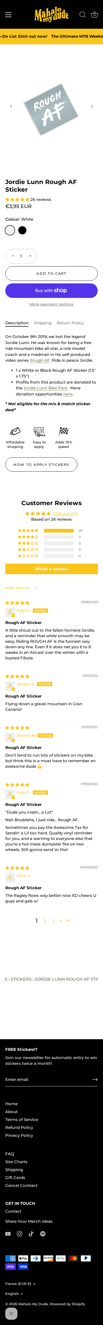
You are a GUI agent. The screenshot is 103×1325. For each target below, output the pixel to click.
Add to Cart (51, 273)
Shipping (43, 322)
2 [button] (45, 920)
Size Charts (16, 1161)
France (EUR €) (18, 1284)
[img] (17, 602)
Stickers (21, 979)
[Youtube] (8, 1233)
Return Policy (70, 322)
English (12, 1294)
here (67, 393)
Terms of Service (21, 1119)
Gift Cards (15, 1177)
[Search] (82, 15)
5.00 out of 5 (65, 513)
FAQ (9, 1153)
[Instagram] (19, 1233)
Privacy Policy (19, 1135)
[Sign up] (95, 1079)
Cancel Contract (21, 1185)
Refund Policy (19, 1127)
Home (11, 1103)
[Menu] (8, 15)
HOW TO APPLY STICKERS (41, 464)
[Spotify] (42, 1233)
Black (22, 230)
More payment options (51, 304)
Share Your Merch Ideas (29, 1221)
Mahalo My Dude (33, 1304)
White (10, 230)
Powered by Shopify (67, 1304)
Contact (13, 1211)
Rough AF (40, 360)
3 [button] (53, 920)
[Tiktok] (31, 1233)
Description (17, 322)
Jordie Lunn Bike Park (45, 387)
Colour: (19, 219)
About (11, 1111)
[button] (11, 106)
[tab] (19, 323)
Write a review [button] (51, 568)
